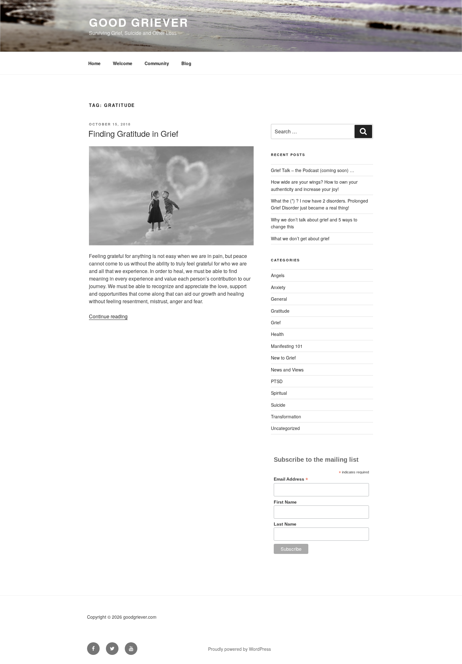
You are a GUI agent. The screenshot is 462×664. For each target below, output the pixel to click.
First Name (285, 502)
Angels (277, 275)
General (279, 299)
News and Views (287, 369)
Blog (186, 63)
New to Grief (283, 357)
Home (94, 63)
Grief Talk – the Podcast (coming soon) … (312, 170)
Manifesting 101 (287, 346)
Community (157, 63)
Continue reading (108, 316)
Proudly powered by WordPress (239, 649)
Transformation (286, 416)
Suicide (278, 405)
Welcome (122, 63)
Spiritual (279, 393)
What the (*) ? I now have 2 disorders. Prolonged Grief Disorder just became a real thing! (319, 204)
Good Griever (139, 22)
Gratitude (280, 311)
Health (277, 334)
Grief (276, 322)
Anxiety (278, 287)
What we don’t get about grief (300, 238)
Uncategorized (285, 428)
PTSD (277, 381)
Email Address (291, 479)
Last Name (285, 524)
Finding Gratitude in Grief (133, 133)
